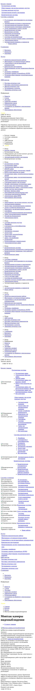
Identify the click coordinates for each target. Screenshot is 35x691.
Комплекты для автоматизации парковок (17, 209)
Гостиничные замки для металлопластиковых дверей (24, 387)
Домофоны (7, 224)
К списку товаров (10, 624)
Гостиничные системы (8, 6)
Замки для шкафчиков (11, 238)
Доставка (7, 99)
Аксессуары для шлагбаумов (13, 234)
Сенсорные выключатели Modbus (15, 194)
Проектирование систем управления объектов (19, 68)
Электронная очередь (11, 40)
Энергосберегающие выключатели (15, 180)
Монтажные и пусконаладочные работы (17, 61)
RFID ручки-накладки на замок (14, 172)
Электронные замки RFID (12, 196)
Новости (7, 96)
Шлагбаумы (8, 229)
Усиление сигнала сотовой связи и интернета (18, 38)
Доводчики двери (10, 236)
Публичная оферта (10, 105)
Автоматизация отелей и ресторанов (13, 12)
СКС (6, 70)
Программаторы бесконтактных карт (16, 192)
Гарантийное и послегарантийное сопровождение (17, 540)
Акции (3, 113)
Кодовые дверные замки (12, 191)
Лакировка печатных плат (12, 90)
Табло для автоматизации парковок (15, 214)
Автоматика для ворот (11, 231)
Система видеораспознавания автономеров (18, 212)
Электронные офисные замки (13, 167)
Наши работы (12, 43)
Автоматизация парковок (12, 204)
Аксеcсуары (8, 232)
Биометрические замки (11, 254)
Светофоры (8, 211)
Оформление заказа (10, 103)
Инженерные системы (11, 32)
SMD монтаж (5, 80)
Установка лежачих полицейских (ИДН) (17, 73)
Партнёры (7, 53)
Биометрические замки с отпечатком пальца (18, 187)
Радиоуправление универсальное (15, 241)
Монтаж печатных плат (12, 86)
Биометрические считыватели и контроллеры (19, 249)
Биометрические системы (9, 15)
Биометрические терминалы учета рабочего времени (23, 470)
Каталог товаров (6, 4)
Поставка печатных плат (12, 83)
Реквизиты (7, 52)
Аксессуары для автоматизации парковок (17, 206)
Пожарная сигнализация (12, 33)
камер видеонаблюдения (15, 639)
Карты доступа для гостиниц (13, 189)
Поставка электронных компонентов (16, 85)
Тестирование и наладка (12, 88)
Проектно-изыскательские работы (15, 60)
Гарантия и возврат (10, 101)
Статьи (6, 98)
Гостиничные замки (10, 165)
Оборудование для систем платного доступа (15, 8)
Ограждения (8, 239)
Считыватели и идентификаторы (15, 226)
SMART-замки (9, 169)
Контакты (7, 50)
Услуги (3, 56)
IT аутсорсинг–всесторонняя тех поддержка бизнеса (24, 481)
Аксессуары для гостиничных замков (16, 185)
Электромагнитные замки (12, 243)
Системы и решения (7, 17)
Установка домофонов (11, 71)
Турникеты (8, 227)
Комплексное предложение (13, 66)
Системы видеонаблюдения (13, 37)
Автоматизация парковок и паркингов (16, 42)
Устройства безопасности (12, 216)
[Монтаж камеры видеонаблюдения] (13, 628)
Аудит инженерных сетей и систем (15, 28)
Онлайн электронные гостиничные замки (17, 184)
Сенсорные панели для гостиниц (15, 182)
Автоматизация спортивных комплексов (17, 27)
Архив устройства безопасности (14, 207)
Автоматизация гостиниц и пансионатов (17, 23)
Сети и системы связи (11, 35)
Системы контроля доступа (10, 10)
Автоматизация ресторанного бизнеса (16, 25)
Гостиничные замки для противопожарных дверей (23, 391)
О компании (5, 47)
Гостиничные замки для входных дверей (17, 170)
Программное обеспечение (13, 110)
